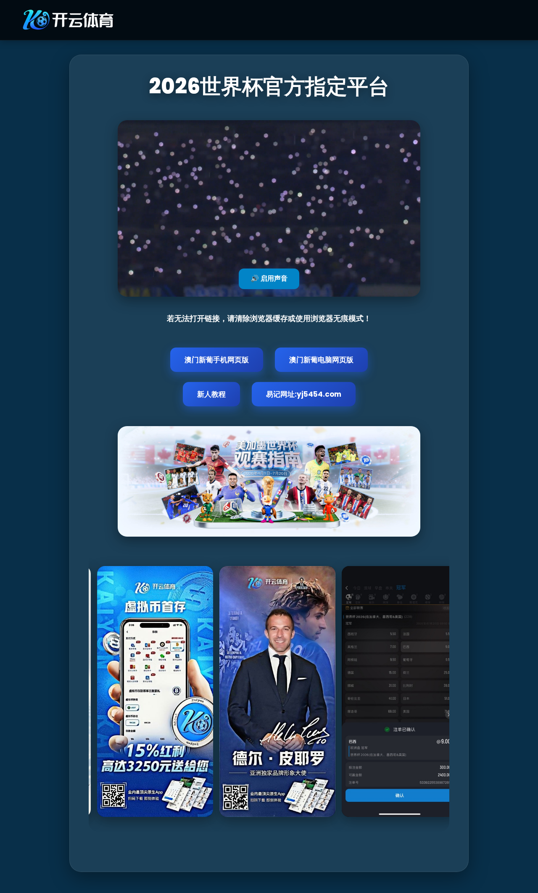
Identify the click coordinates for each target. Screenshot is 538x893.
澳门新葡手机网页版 (217, 360)
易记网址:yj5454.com (303, 394)
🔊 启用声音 (269, 278)
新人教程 (211, 394)
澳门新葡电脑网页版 (321, 360)
